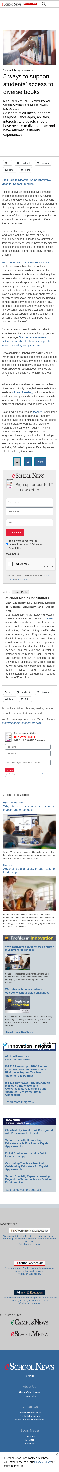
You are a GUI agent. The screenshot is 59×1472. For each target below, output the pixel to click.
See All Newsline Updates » (24, 1189)
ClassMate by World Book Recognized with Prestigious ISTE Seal (29, 1132)
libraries (29, 708)
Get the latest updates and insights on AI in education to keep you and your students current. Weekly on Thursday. (29, 1300)
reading (40, 708)
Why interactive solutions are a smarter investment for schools (28, 808)
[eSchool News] (11, 4)
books (9, 708)
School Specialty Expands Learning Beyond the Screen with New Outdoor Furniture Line (28, 1179)
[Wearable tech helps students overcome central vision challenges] (17, 1012)
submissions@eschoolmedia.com (21, 723)
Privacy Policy (23, 579)
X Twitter (29, 1439)
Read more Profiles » (19, 1032)
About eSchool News (29, 1392)
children (19, 708)
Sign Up (9, 770)
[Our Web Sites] (29, 1322)
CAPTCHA (12, 554)
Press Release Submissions (29, 1419)
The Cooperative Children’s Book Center (25, 262)
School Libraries (11, 713)
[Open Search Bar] (44, 4)
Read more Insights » (20, 1102)
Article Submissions (30, 1416)
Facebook (29, 1436)
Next (40, 461)
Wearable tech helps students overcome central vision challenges (27, 991)
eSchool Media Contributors (27, 598)
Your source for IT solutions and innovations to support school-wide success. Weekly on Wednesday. (29, 1271)
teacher (37, 412)
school (49, 708)
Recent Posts (20, 592)
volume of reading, (22, 392)
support (37, 713)
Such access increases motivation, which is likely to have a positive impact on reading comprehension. (27, 341)
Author (6, 592)
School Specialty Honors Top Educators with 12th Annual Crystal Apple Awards (27, 1143)
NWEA (51, 618)
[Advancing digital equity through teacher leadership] (29, 910)
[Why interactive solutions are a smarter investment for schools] (29, 847)
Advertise (29, 1375)
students (27, 713)
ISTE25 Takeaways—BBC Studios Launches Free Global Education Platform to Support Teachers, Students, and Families (26, 1071)
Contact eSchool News (29, 1412)
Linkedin (29, 1443)
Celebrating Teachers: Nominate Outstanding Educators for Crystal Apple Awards (26, 1166)
